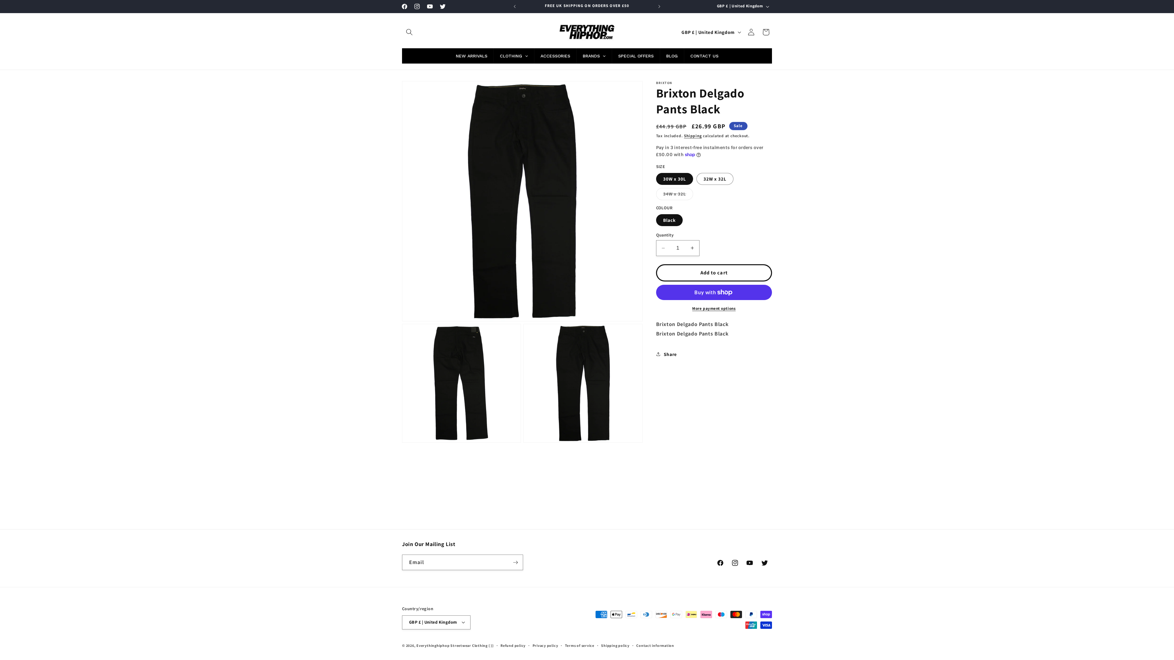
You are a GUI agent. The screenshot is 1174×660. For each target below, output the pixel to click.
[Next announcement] (659, 6)
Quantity (665, 235)
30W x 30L (674, 179)
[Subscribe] (515, 562)
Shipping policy (615, 645)
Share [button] (670, 354)
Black (669, 220)
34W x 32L (678, 195)
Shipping (693, 135)
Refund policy (513, 645)
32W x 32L (715, 179)
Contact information (655, 645)
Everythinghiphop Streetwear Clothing (452, 645)
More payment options (714, 308)
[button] (409, 32)
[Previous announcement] (515, 6)
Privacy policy (545, 645)
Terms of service (579, 645)
